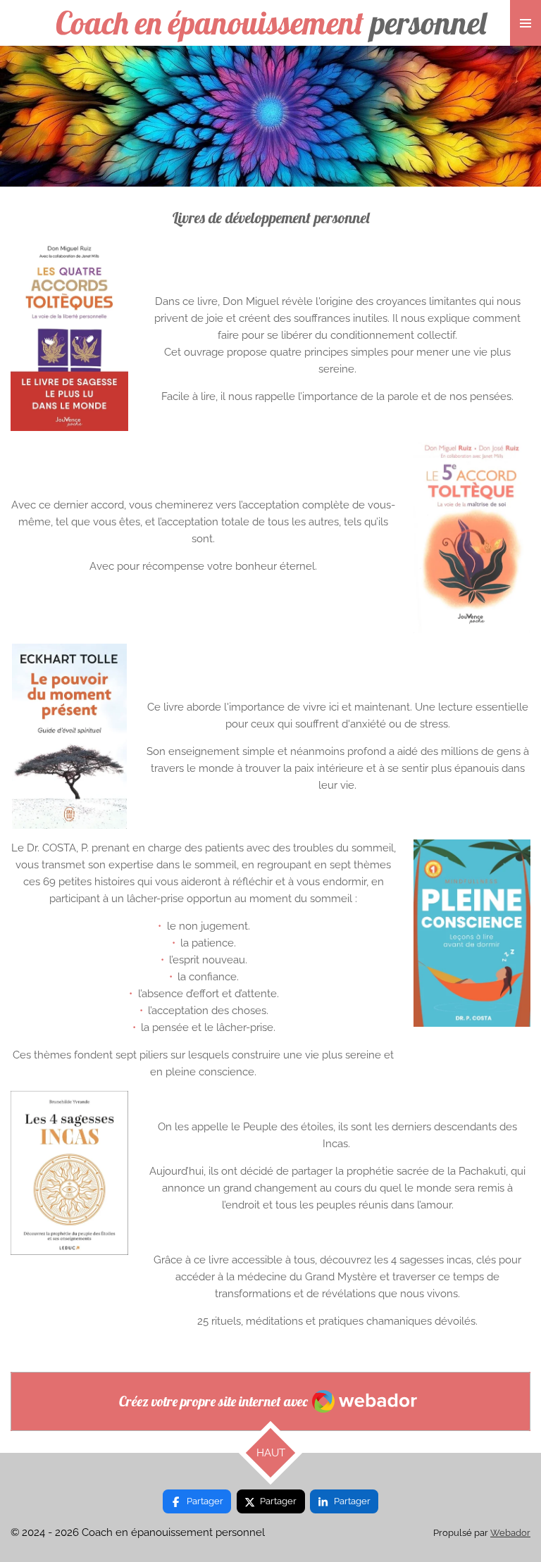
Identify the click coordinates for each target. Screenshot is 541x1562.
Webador (510, 1532)
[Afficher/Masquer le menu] (525, 23)
